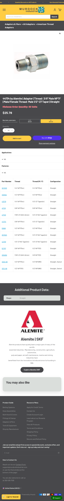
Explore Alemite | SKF (32, 370)
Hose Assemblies (9, 411)
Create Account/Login (35, 415)
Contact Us (31, 411)
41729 (4, 208)
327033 (4, 188)
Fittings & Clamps (9, 418)
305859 (4, 255)
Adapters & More (13, 24)
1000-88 (5, 262)
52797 (4, 248)
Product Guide (8, 403)
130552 (4, 195)
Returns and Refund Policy (36, 439)
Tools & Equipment (10, 425)
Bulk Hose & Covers (10, 415)
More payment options (47, 143)
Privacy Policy (32, 435)
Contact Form (21, 465)
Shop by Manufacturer (11, 429)
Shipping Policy (32, 432)
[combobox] (28, 17)
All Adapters (29, 24)
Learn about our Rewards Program (36, 419)
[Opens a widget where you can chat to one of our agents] (56, 498)
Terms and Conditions (35, 428)
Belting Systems (9, 407)
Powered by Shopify (28, 494)
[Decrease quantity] (5, 130)
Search (54, 17)
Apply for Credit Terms (35, 407)
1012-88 (4, 268)
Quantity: (6, 126)
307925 (4, 235)
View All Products (33, 424)
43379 (4, 201)
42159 (4, 242)
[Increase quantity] (12, 130)
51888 (4, 228)
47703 (4, 215)
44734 (4, 222)
